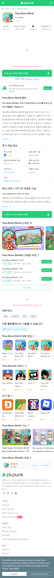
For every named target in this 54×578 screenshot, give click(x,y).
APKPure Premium (9, 517)
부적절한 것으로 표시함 (12, 181)
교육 (12, 8)
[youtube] (16, 493)
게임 (7, 8)
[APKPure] (27, 3)
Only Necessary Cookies (39, 574)
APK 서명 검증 (8, 509)
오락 (24, 316)
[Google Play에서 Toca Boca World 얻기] (34, 163)
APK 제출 (6, 535)
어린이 (33, 316)
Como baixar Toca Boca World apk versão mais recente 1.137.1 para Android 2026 (16, 450)
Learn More (14, 568)
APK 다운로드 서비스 (10, 513)
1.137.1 (10, 155)
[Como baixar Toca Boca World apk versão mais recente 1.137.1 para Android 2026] (16, 437)
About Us (5, 549)
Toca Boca (19, 17)
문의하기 (5, 553)
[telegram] (3, 493)
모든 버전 (27, 287)
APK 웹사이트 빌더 (9, 531)
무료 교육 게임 (9, 172)
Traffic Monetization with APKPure (15, 539)
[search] (51, 3)
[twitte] (12, 493)
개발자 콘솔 (6, 527)
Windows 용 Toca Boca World (15, 329)
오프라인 (15, 316)
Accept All (14, 574)
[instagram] (7, 493)
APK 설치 (6, 505)
